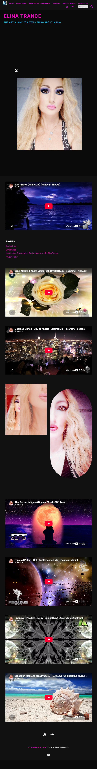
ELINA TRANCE (22, 16)
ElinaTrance (11, 250)
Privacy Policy (69, 3)
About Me (57, 3)
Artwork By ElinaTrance (39, 3)
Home (11, 3)
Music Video (21, 3)
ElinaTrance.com (37, 747)
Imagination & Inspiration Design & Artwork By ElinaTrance (32, 253)
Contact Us (83, 3)
